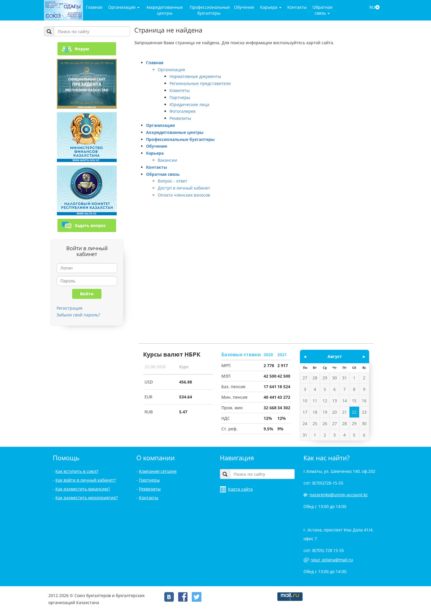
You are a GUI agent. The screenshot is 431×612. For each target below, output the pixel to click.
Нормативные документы (195, 76)
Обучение (244, 7)
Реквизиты (180, 118)
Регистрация (69, 308)
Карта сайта (240, 489)
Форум (81, 49)
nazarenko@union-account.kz (339, 494)
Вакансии (167, 160)
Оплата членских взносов (184, 195)
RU (372, 7)
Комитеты (179, 90)
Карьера (269, 7)
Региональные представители (200, 83)
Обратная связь (322, 10)
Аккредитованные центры (164, 10)
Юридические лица (189, 104)
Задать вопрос (90, 225)
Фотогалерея (182, 111)
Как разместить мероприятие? (86, 497)
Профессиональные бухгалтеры (210, 10)
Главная (94, 7)
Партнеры (179, 97)
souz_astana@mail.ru (332, 559)
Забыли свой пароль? (78, 315)
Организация (122, 7)
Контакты (297, 7)
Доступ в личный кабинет (184, 188)
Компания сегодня (158, 471)
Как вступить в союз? (76, 471)
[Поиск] (49, 31)
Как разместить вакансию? (82, 489)
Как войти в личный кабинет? (85, 480)
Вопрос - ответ (172, 181)
